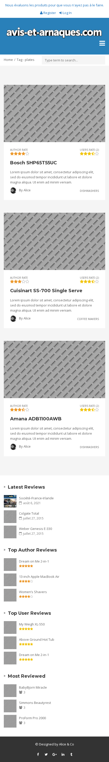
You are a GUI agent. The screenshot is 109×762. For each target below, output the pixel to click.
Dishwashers (89, 191)
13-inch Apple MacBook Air (39, 576)
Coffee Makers (88, 318)
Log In (67, 12)
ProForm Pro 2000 (32, 718)
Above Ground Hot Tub (36, 639)
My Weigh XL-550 (32, 624)
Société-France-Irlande (36, 498)
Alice (27, 190)
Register (50, 12)
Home (8, 59)
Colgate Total (29, 513)
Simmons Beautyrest (35, 702)
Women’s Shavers (33, 592)
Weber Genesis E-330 (35, 528)
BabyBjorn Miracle (33, 687)
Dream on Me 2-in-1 (34, 561)
